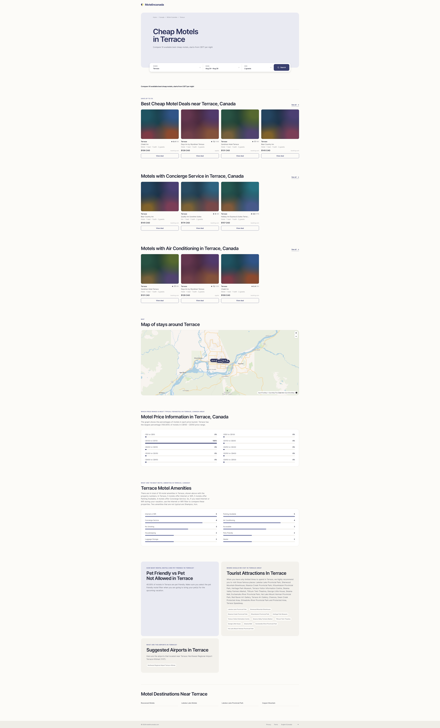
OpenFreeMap (262, 393)
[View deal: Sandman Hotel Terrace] (240, 124)
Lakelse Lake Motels (189, 703)
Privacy (268, 724)
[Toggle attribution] (296, 392)
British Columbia (172, 17)
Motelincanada (154, 4)
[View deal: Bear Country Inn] (280, 124)
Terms (276, 724)
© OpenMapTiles (272, 393)
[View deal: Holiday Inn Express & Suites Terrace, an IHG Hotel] (240, 196)
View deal (160, 156)
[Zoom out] (296, 336)
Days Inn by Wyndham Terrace (192, 144)
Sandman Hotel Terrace (230, 144)
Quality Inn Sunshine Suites (191, 217)
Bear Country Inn (267, 144)
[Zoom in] (296, 333)
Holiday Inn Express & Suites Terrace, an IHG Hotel (240, 217)
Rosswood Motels (148, 703)
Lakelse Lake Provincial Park (232, 703)
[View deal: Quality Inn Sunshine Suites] (200, 196)
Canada (161, 17)
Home (155, 17)
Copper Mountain (268, 703)
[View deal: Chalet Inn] (160, 124)
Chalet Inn (144, 144)
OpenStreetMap (290, 393)
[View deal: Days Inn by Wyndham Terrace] (200, 124)
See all (295, 105)
